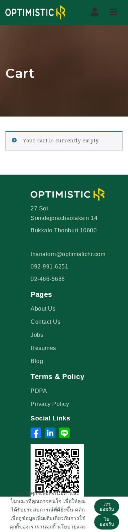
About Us (43, 309)
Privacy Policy (50, 404)
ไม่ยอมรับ (107, 522)
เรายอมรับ (107, 506)
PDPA (39, 391)
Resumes (43, 348)
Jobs (37, 335)
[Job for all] (35, 12)
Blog (37, 361)
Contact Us (45, 322)
